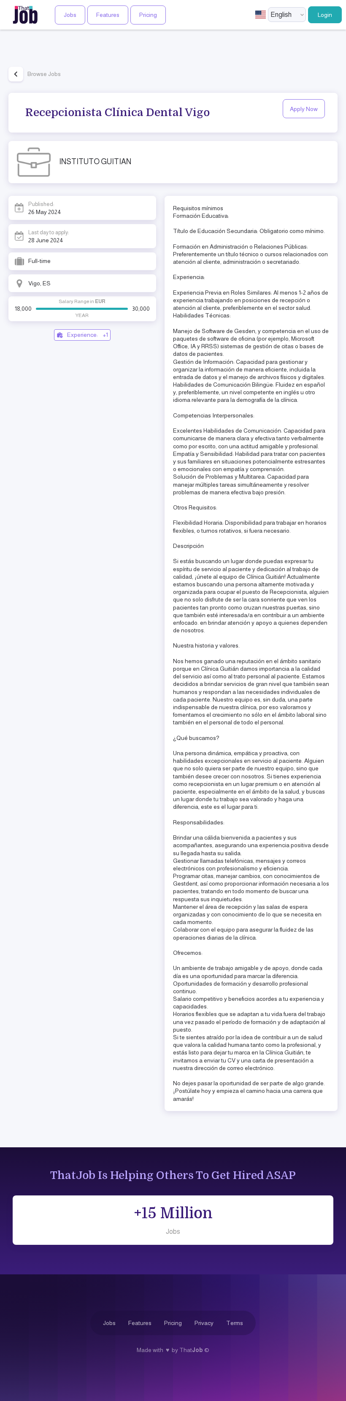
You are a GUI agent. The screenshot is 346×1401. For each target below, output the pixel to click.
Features (107, 14)
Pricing (148, 14)
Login (325, 14)
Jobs (70, 14)
